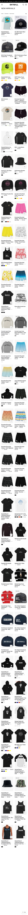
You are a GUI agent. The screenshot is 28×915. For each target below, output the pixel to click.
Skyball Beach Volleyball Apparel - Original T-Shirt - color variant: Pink (21, 896)
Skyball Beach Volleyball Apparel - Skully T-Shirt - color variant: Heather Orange (8, 750)
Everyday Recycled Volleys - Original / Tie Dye (20, 426)
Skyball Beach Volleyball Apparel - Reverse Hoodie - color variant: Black (15, 677)
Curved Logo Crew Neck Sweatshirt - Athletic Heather (6, 357)
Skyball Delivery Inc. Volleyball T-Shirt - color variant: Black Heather (2, 221)
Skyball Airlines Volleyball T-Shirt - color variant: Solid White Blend (6, 36)
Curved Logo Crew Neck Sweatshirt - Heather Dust (6, 333)
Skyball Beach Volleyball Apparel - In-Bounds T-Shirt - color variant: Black (2, 896)
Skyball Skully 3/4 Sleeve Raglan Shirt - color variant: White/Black (19, 725)
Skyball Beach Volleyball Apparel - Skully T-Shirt (6, 746)
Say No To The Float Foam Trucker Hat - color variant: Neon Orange (21, 198)
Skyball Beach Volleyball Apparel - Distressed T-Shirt (6, 308)
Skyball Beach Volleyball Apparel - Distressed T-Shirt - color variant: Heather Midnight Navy (4, 312)
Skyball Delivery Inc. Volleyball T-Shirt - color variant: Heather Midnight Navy (6, 221)
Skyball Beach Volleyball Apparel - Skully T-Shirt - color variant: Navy (6, 750)
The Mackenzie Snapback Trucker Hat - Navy (7, 651)
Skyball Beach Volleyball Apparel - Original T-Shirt (19, 892)
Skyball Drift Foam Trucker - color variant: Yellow (6, 80)
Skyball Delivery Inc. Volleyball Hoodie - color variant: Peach (8, 151)
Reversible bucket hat (20, 306)
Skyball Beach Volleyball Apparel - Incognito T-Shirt (19, 867)
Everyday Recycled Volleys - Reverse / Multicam (6, 492)
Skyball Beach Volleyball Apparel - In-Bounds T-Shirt (6, 892)
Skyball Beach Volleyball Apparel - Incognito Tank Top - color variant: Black (2, 846)
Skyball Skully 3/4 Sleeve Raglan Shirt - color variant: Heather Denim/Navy (17, 725)
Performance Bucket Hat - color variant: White (17, 173)
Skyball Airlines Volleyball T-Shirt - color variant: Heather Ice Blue (4, 36)
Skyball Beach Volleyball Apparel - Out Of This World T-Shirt (20, 698)
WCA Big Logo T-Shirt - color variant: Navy (17, 747)
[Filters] (26, 14)
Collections (7, 13)
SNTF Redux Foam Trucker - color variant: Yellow (19, 80)
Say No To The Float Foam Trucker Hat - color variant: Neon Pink (19, 198)
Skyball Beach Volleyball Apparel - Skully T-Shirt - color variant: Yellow (10, 750)
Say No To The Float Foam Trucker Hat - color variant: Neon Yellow (17, 198)
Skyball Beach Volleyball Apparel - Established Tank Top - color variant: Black (15, 822)
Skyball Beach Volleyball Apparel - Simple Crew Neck (6, 540)
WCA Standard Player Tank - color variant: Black (2, 265)
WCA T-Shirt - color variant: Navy (4, 771)
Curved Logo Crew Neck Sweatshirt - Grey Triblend (20, 333)
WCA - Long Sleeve (19, 147)
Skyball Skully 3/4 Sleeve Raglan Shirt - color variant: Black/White (15, 725)
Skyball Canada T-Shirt (7, 584)
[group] (14, 1)
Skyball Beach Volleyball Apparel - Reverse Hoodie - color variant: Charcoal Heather (19, 677)
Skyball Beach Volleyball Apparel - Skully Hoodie (6, 698)
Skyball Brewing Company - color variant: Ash (6, 125)
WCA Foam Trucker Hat (7, 193)
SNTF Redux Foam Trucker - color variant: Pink (17, 80)
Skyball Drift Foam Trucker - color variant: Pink (4, 80)
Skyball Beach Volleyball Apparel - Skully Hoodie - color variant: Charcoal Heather (4, 702)
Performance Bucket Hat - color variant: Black (15, 173)
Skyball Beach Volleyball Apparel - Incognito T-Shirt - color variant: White (17, 871)
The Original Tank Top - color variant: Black (2, 868)
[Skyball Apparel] (14, 4)
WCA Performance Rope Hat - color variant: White (17, 58)
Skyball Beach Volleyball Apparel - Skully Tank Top (6, 723)
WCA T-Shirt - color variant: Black (2, 771)
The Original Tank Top (6, 865)
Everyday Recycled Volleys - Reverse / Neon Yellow (7, 242)
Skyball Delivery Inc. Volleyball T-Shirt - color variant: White (10, 221)
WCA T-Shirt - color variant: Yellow (6, 771)
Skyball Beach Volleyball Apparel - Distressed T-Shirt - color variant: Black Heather (2, 312)
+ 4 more (11, 151)
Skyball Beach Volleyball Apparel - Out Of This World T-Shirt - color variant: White (21, 702)
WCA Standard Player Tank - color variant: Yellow (6, 265)
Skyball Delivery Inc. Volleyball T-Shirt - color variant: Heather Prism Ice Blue (4, 221)
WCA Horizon (4, 99)
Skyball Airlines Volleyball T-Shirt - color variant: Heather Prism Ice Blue (2, 36)
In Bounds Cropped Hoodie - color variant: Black (2, 405)
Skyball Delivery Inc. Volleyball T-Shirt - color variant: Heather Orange (8, 221)
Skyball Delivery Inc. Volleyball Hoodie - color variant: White (2, 151)
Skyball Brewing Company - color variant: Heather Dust (2, 125)
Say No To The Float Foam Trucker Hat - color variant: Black (15, 198)
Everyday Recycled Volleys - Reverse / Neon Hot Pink (21, 219)
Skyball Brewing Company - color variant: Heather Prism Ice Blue (4, 125)
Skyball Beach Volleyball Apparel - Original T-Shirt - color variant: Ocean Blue (19, 896)
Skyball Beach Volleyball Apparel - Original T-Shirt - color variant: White (17, 896)
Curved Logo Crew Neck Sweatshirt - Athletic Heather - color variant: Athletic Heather (2, 361)
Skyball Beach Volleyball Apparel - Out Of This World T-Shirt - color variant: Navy (17, 702)
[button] (23, 5)
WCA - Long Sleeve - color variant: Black (15, 150)
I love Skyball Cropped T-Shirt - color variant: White (17, 383)
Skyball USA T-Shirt (19, 563)
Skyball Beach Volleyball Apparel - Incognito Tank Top (6, 842)
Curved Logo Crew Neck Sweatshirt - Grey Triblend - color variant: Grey (15, 335)
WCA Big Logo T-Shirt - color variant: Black (15, 747)
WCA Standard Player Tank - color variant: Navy (4, 265)
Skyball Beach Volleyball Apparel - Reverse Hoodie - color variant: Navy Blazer (17, 677)
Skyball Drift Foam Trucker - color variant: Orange (2, 80)
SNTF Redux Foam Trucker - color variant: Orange (15, 80)
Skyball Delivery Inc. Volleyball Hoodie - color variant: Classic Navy (6, 151)
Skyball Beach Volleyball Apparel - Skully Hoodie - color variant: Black (2, 702)
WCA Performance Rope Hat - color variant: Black (15, 58)
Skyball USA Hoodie (6, 563)
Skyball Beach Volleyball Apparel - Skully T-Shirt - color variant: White (4, 750)
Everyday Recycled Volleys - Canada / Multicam (6, 470)
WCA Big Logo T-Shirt (20, 744)
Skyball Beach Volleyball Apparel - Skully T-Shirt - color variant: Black (2, 750)
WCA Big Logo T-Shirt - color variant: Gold (19, 747)
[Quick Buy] (11, 28)
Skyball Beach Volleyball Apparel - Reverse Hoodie (19, 673)
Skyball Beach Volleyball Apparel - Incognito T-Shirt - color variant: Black (15, 871)
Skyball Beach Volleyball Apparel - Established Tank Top (20, 818)
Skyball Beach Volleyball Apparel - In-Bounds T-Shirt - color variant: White (4, 896)
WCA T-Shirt (4, 769)
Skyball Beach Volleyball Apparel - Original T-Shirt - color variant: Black (15, 896)
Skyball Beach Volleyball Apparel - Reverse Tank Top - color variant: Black (15, 846)
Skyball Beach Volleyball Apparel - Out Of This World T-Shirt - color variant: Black (15, 702)
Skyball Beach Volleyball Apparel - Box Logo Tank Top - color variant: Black (2, 822)
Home (2, 13)
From (20, 700)
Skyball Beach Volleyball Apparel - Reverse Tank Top (19, 842)
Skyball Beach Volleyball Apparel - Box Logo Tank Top (7, 818)
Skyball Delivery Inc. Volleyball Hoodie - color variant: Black (4, 151)
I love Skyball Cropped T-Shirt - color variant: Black (15, 383)
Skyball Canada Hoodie (20, 538)
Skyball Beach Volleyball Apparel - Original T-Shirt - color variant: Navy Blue (23, 896)
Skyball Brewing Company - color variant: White (10, 125)
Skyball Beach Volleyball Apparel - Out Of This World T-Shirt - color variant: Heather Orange (19, 702)
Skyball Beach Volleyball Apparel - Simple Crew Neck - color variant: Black (2, 544)
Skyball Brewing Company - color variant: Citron (8, 125)
